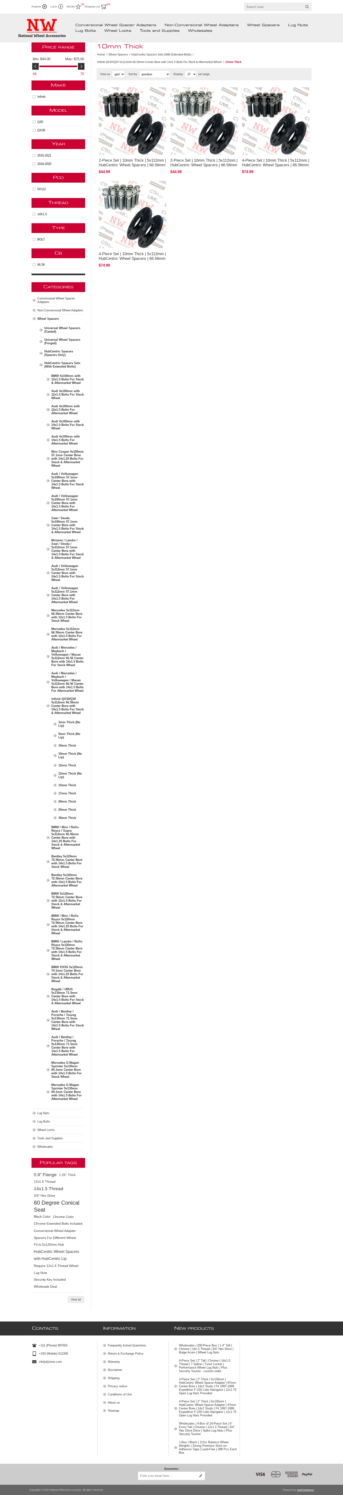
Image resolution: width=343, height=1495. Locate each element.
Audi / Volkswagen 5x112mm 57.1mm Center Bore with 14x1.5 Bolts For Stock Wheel (67, 573)
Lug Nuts (298, 25)
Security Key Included (50, 1279)
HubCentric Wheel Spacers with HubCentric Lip (56, 1255)
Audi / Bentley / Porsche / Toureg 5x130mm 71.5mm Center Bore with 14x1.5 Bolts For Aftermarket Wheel (64, 1045)
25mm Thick (67, 809)
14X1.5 (42, 214)
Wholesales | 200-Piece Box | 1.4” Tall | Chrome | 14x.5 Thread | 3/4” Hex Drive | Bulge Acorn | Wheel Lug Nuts (206, 1349)
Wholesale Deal (45, 1286)
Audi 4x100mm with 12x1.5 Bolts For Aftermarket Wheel (65, 409)
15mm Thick (67, 785)
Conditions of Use (120, 1394)
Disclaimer (115, 1370)
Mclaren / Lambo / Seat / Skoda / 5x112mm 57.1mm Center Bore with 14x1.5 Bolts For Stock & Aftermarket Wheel (67, 549)
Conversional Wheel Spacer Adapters (115, 25)
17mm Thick (67, 793)
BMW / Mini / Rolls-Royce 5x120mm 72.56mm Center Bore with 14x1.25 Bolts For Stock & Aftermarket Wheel (67, 924)
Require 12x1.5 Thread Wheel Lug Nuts (56, 1269)
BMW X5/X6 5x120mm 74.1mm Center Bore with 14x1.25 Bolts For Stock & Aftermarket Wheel (67, 974)
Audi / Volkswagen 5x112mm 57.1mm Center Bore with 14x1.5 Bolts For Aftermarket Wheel (64, 595)
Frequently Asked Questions (127, 1345)
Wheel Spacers (263, 25)
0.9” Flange (45, 1174)
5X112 (41, 189)
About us (114, 1402)
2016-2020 (44, 164)
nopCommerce (305, 1489)
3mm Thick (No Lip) (69, 723)
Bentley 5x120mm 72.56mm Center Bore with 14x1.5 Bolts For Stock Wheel (66, 862)
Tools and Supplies (160, 30)
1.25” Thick (67, 1175)
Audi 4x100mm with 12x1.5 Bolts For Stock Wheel (67, 394)
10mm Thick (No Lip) (70, 755)
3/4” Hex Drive (44, 1195)
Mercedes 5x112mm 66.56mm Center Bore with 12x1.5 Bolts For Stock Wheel (66, 615)
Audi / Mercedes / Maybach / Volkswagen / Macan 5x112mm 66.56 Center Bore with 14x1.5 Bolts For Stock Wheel (67, 656)
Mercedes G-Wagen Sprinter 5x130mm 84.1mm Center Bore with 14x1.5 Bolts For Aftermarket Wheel (66, 1092)
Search (307, 6)
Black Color (42, 1216)
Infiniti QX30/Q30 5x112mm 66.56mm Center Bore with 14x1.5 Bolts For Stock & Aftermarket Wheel (67, 706)
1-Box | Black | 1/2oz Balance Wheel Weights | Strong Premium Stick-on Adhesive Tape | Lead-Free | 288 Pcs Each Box (208, 1447)
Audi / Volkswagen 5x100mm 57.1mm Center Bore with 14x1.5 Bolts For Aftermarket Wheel (64, 503)
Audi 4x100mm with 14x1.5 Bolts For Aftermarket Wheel (65, 440)
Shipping (113, 1378)
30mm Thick (67, 818)
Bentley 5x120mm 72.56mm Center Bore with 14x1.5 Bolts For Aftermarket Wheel (66, 880)
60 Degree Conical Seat (56, 1206)
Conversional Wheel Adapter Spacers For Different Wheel (55, 1234)
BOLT (41, 239)
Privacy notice (117, 1386)
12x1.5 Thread (45, 1181)
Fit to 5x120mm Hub (49, 1244)
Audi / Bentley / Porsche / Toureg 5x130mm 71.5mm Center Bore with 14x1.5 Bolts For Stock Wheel (67, 1020)
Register (36, 6)
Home (101, 54)
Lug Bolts (85, 30)
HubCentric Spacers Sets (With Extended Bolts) (62, 364)
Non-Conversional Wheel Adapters (202, 25)
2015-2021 (44, 155)
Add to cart (147, 148)
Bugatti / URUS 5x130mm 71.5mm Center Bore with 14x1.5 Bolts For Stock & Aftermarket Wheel (67, 996)
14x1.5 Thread (48, 1188)
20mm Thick (67, 801)
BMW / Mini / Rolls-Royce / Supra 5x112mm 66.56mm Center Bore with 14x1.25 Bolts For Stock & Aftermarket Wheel (65, 837)
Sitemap (113, 1410)
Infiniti (41, 96)
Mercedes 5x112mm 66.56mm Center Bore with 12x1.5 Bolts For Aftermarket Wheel (66, 634)
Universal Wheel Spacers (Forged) (62, 341)
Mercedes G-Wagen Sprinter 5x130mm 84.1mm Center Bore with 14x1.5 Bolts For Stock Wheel (66, 1069)
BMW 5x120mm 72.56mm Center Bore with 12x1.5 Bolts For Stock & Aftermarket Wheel (66, 900)
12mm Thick (67, 765)
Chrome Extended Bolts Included (58, 1223)
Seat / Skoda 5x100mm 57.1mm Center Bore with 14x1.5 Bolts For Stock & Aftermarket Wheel (67, 525)
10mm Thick (67, 745)
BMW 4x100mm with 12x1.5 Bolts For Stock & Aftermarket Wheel (67, 379)
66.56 (41, 264)
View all (76, 1299)
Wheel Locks (117, 30)
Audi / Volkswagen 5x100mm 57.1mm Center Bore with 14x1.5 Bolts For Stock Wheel (67, 481)
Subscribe (200, 1476)
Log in (53, 6)
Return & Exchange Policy (126, 1353)
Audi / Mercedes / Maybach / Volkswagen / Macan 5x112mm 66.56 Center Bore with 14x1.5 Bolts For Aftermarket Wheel (67, 681)
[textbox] (274, 6)
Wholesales (200, 30)
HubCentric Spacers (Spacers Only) (58, 353)
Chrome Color (63, 1217)
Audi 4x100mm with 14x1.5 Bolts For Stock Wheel (67, 425)
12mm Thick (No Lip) (70, 775)
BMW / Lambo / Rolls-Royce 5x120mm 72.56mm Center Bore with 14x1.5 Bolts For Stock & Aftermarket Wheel (67, 950)
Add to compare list (121, 148)
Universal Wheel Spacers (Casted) (62, 329)
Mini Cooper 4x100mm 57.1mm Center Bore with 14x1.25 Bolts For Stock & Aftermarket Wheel (67, 458)
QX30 (41, 130)
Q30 (40, 122)
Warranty (114, 1361)
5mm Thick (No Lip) (69, 735)
